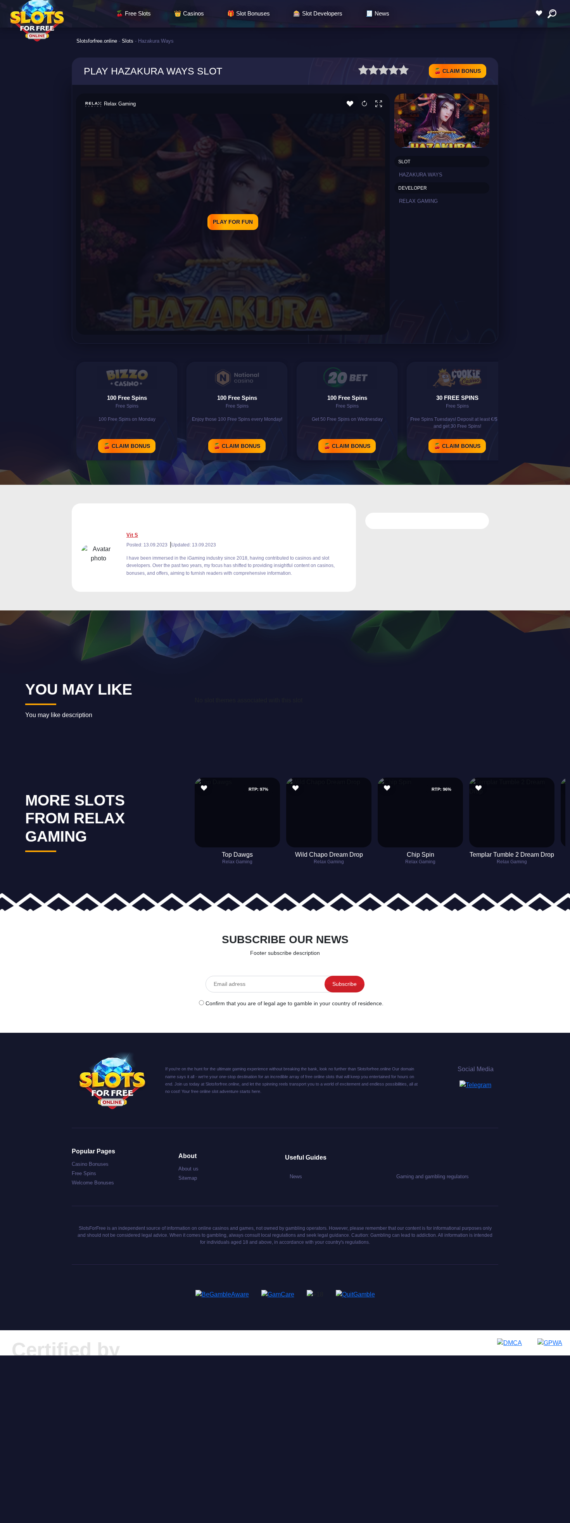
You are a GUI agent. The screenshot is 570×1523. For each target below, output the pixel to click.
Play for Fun (233, 222)
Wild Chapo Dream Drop (329, 854)
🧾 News (377, 13)
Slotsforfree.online (96, 41)
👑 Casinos (189, 13)
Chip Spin (420, 854)
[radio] (363, 71)
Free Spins (84, 1173)
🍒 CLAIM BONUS (457, 71)
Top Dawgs (237, 854)
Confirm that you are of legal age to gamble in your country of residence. (294, 1003)
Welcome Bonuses (93, 1183)
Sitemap (187, 1178)
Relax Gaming (120, 104)
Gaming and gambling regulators (432, 1176)
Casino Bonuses (90, 1164)
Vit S (132, 535)
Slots (127, 41)
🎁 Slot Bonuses (248, 13)
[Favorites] (541, 13)
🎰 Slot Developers (317, 13)
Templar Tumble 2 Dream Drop (512, 854)
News (296, 1176)
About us (188, 1169)
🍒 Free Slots (133, 13)
